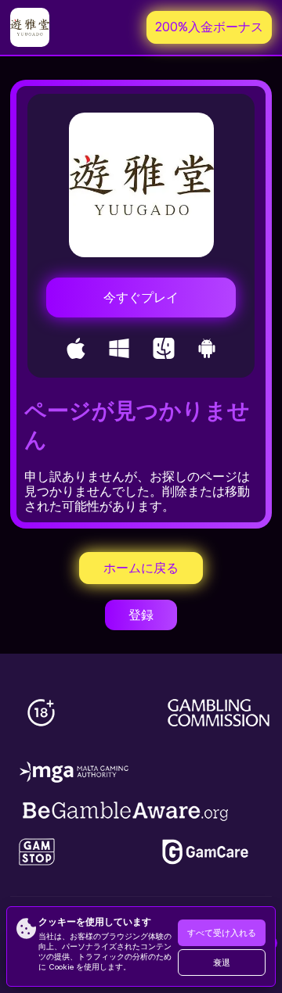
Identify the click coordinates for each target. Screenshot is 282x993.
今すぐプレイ (141, 297)
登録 (141, 615)
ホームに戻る (141, 568)
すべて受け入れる (221, 933)
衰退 (221, 963)
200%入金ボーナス (209, 27)
